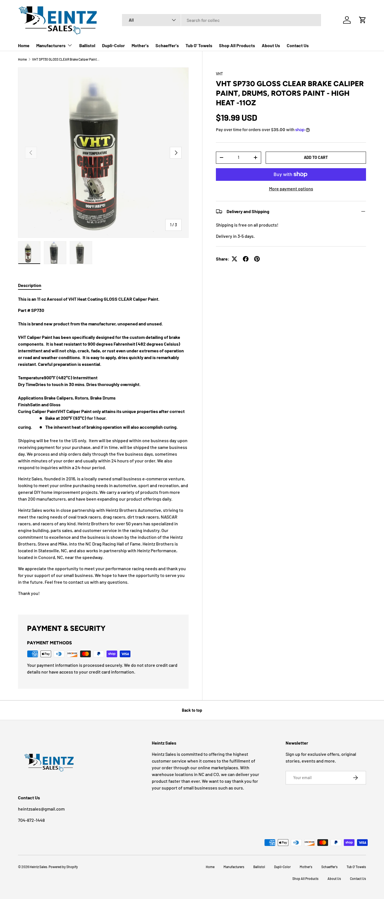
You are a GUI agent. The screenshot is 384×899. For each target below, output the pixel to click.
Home (24, 45)
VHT (219, 73)
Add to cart (316, 157)
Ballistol (87, 45)
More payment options (291, 188)
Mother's (140, 45)
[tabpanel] (103, 448)
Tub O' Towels (199, 45)
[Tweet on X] (234, 258)
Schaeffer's (167, 45)
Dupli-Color (113, 45)
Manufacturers (50, 45)
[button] (362, 20)
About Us (271, 45)
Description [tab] (29, 285)
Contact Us (298, 45)
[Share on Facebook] (245, 258)
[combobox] (221, 20)
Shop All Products (237, 45)
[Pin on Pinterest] (257, 258)
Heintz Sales (38, 867)
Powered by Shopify (63, 867)
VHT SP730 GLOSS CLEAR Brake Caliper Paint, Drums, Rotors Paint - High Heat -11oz (66, 59)
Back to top (192, 710)
